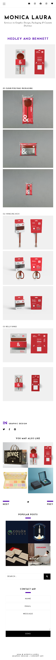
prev (50, 504)
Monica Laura (28, 18)
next (6, 504)
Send (28, 634)
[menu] (4, 4)
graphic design (18, 424)
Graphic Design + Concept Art (27, 656)
